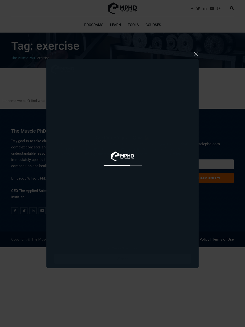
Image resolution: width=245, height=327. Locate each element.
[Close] (196, 53)
